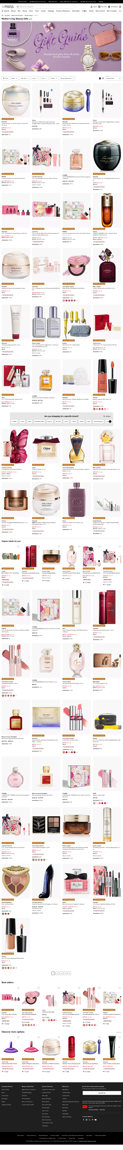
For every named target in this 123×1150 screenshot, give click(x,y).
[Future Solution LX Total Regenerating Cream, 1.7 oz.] (107, 155)
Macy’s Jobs (65, 1104)
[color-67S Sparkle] (14, 968)
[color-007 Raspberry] (105, 803)
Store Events (45, 1113)
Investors (64, 1098)
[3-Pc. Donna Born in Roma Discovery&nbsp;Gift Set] (16, 210)
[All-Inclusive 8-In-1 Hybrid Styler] (77, 322)
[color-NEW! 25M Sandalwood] (3, 968)
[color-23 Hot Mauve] (75, 301)
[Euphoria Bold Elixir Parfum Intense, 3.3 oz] (11, 1047)
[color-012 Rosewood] (54, 1020)
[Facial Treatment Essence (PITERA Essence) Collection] (77, 607)
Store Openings (46, 1116)
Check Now (102, 1109)
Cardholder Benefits (26, 1092)
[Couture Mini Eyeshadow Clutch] (46, 824)
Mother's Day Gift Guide (17, 15)
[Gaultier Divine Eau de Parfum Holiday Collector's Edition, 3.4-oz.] (77, 446)
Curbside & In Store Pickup (48, 1089)
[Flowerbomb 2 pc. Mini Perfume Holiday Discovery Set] (92, 556)
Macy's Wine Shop (46, 1104)
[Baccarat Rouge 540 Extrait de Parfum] (16, 717)
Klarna (3, 1092)
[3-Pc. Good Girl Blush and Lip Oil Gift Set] (16, 824)
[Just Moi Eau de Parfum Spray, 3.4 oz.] (72, 556)
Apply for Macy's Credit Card (29, 1089)
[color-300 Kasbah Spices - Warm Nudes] (36, 860)
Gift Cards (24, 1095)
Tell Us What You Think (47, 1122)
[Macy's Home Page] (7, 6)
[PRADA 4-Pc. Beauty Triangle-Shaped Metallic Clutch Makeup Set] (107, 499)
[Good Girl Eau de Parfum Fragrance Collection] (46, 881)
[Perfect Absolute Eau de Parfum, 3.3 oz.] (107, 265)
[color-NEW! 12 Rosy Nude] (97, 409)
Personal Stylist (45, 1107)
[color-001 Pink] (94, 803)
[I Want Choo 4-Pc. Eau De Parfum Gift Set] (107, 322)
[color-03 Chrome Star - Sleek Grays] (8, 914)
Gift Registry (45, 1125)
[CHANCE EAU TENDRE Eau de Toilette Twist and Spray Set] (77, 773)
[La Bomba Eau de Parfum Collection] (16, 446)
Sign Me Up (101, 1093)
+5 (76, 752)
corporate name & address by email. (87, 1141)
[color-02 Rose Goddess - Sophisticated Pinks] (3, 914)
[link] (16, 128)
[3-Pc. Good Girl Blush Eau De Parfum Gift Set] (46, 155)
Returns (3, 1101)
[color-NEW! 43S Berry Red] (102, 409)
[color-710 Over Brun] (41, 860)
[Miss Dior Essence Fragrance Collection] (77, 881)
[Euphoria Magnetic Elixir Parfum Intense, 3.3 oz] (31, 1047)
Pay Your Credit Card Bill (28, 1104)
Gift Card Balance (26, 1098)
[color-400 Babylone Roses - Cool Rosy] (39, 860)
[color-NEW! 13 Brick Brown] (100, 409)
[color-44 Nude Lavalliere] (29, 1025)
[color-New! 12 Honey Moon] (67, 301)
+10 (108, 409)
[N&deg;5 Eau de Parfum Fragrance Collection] (46, 376)
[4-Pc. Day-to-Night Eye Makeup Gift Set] (107, 881)
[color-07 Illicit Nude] (8, 696)
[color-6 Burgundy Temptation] (75, 752)
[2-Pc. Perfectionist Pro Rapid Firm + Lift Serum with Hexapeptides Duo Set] (46, 322)
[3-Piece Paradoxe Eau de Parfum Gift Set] (16, 155)
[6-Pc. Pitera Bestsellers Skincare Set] (16, 376)
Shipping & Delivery (6, 1104)
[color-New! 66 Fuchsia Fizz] (69, 301)
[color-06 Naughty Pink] (6, 696)
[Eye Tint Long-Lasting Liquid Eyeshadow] (16, 935)
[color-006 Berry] (102, 803)
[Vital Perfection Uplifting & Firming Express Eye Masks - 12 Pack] (46, 717)
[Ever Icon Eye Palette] (16, 881)
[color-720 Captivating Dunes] (44, 860)
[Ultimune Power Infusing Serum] (72, 1047)
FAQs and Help (5, 1089)
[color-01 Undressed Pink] (3, 696)
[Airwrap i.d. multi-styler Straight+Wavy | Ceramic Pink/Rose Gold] (107, 100)
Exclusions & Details (93, 1109)
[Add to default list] (18, 547)
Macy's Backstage (46, 1098)
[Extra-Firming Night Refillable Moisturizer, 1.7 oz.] (16, 499)
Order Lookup (5, 1095)
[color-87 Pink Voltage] (34, 1025)
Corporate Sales (66, 1092)
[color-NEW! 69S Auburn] (6, 968)
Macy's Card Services (27, 1101)
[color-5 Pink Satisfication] (72, 752)
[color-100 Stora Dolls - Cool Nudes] (33, 860)
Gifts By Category (29, 15)
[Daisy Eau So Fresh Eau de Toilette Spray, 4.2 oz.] (107, 446)
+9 (107, 803)
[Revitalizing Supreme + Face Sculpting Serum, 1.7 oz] (107, 824)
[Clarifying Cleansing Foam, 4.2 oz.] (16, 322)
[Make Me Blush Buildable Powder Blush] (77, 265)
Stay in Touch (45, 1110)
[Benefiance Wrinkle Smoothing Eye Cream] (16, 265)
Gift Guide (7, 15)
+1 (15, 695)
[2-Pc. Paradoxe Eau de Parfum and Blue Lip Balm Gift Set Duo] (16, 607)
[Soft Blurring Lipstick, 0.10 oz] (16, 660)
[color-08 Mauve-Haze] (11, 696)
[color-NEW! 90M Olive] (8, 968)
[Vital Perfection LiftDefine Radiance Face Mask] (77, 376)
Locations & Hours (46, 1092)
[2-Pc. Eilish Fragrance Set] (107, 660)
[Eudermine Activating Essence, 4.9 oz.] (31, 556)
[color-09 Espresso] (14, 696)
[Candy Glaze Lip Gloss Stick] (77, 717)
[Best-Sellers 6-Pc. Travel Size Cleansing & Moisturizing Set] (11, 556)
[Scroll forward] (110, 421)
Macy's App (45, 1095)
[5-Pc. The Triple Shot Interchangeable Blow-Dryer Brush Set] (107, 717)
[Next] (28, 100)
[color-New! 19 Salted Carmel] (67, 752)
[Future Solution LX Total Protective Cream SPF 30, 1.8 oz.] (16, 100)
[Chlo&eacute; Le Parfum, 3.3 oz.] (46, 446)
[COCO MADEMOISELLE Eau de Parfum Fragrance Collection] (77, 155)
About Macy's (65, 1089)
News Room (65, 1107)
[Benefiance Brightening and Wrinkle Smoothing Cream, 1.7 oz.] (46, 499)
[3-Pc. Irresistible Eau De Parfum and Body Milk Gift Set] (46, 265)
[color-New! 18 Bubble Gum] (64, 752)
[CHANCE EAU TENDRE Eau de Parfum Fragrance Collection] (16, 773)
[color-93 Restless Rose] (31, 1025)
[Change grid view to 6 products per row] (103, 78)
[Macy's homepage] (3, 15)
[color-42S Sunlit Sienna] (94, 409)
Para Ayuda (4, 1098)
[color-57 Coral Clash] (26, 1025)
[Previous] (3, 100)
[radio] (64, 300)
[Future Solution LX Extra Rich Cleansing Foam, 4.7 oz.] (112, 1047)
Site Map (64, 1110)
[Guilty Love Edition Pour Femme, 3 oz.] (77, 499)
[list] (61, 46)
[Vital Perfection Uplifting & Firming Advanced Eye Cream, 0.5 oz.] (77, 100)
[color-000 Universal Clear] (97, 803)
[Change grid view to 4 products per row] (100, 78)
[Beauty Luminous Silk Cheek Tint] (107, 376)
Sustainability (65, 1113)
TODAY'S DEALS (22, 1)
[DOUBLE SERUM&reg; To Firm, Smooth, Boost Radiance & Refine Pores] (107, 210)
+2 (46, 859)
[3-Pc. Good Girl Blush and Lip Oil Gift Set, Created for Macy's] (112, 556)
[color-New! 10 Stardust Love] (64, 301)
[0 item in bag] (120, 6)
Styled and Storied (66, 1116)
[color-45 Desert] (11, 968)
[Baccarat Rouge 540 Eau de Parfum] (46, 773)
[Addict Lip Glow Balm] (107, 773)
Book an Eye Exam (46, 1119)
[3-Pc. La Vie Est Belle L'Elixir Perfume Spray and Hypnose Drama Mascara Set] (46, 210)
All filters (108, 416)
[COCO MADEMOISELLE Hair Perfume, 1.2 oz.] (46, 660)
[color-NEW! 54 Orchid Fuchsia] (105, 409)
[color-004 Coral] (100, 803)
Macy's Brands (45, 1101)
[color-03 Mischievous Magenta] (72, 301)
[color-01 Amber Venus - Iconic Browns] (6, 914)
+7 (76, 300)
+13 (16, 968)
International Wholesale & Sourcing (70, 1101)
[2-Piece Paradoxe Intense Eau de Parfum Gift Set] (77, 210)
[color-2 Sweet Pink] (69, 752)
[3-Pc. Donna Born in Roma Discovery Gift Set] (11, 997)
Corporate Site (65, 1095)
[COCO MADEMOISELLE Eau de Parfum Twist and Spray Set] (46, 607)
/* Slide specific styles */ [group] (41, 40)
